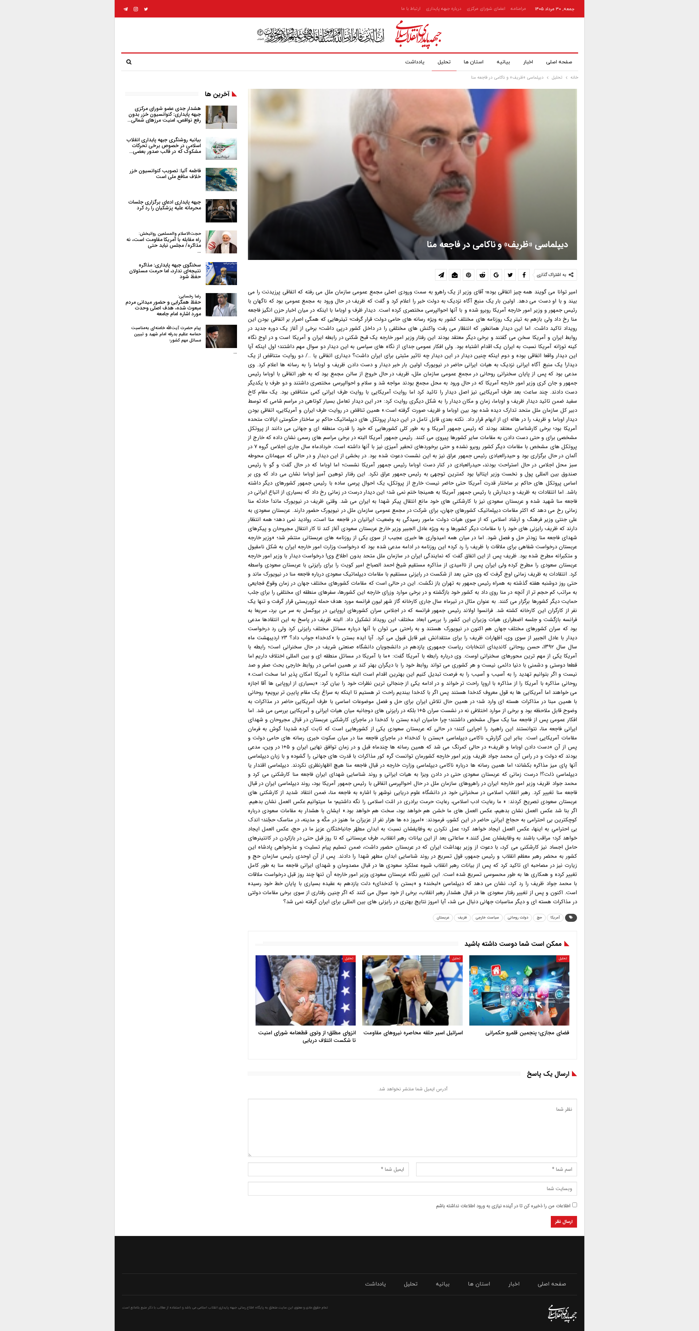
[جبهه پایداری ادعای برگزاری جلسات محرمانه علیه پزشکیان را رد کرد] (221, 210)
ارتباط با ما (410, 9)
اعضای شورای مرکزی (486, 9)
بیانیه (503, 62)
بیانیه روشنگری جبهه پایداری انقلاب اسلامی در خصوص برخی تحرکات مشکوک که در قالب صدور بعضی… (164, 145)
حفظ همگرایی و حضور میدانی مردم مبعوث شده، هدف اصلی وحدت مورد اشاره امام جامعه (163, 305)
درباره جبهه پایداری (443, 9)
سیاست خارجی (487, 917)
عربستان (443, 917)
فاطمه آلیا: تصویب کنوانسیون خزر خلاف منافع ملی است (165, 174)
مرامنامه (518, 9)
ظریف (462, 917)
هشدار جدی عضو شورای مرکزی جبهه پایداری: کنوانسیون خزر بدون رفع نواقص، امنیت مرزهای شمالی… (164, 114)
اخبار (528, 62)
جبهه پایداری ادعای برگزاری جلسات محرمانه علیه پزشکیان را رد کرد (165, 205)
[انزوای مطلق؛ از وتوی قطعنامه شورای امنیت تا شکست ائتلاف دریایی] (306, 990)
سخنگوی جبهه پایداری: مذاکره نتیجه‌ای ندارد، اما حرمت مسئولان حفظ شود (165, 271)
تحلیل (444, 62)
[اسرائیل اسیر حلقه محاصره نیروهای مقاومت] (412, 990)
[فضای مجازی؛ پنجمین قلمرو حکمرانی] (519, 990)
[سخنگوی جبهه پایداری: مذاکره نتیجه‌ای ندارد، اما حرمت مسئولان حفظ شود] (221, 273)
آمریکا (555, 917)
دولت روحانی (518, 917)
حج (539, 917)
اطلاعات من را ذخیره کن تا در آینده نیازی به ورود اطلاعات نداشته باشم (503, 1206)
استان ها (473, 62)
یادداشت (414, 62)
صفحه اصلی (559, 62)
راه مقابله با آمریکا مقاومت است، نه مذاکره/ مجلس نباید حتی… (163, 242)
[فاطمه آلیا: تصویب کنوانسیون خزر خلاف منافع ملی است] (221, 179)
